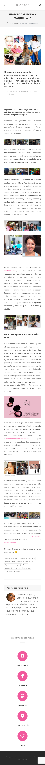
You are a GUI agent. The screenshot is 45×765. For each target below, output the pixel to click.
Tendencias (26, 568)
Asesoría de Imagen (11, 558)
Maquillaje (18, 565)
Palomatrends (10, 543)
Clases (12, 94)
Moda (25, 565)
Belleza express (10, 561)
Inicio (9, 23)
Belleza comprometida (27, 558)
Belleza (35, 91)
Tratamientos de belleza (13, 571)
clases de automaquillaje (25, 561)
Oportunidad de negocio (13, 568)
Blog (16, 23)
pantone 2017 (10, 271)
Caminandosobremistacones (16, 439)
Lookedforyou (34, 536)
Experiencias (9, 565)
